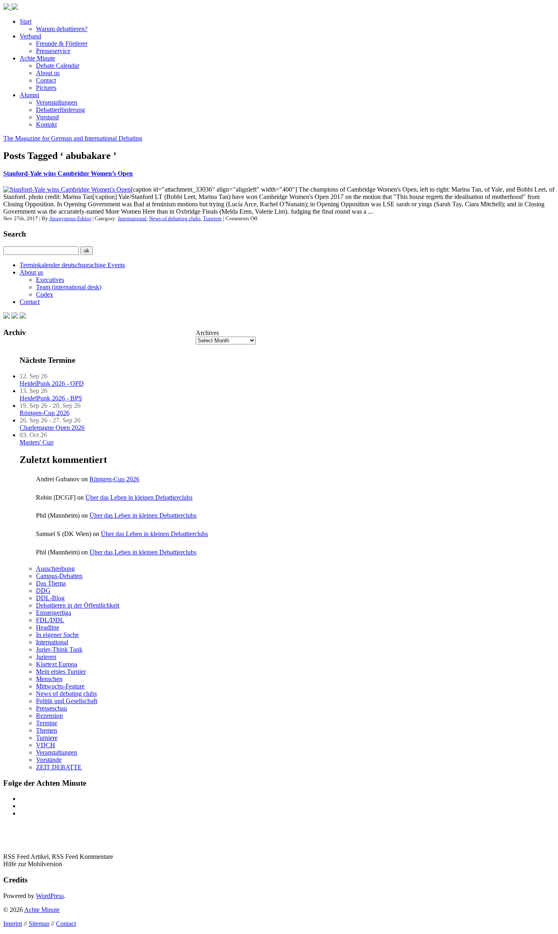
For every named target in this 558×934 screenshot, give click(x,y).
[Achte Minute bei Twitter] (14, 316)
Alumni (29, 95)
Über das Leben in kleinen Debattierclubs (138, 497)
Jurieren (46, 656)
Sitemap (39, 923)
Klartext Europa (56, 664)
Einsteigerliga (53, 612)
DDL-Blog (50, 597)
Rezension (49, 715)
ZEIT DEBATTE (59, 767)
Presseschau (51, 708)
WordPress (50, 895)
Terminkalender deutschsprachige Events (72, 264)
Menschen (49, 678)
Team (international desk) (68, 287)
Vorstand (47, 117)
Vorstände (49, 759)
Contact (46, 80)
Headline (47, 627)
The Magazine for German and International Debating (72, 138)
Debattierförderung (60, 109)
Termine (46, 722)
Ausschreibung (55, 568)
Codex (44, 294)
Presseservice (53, 50)
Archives (207, 332)
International (132, 218)
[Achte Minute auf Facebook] (6, 316)
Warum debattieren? (61, 28)
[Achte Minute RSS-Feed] (23, 316)
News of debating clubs (175, 218)
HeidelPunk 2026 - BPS (51, 398)
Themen (46, 730)
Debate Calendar (57, 65)
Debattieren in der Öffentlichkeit (77, 605)
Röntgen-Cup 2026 (44, 412)
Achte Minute (37, 58)
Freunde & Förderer (61, 43)
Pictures (46, 87)
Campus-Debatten (59, 575)
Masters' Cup (37, 442)
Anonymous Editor (70, 218)
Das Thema (51, 583)
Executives (50, 279)
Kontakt (46, 124)
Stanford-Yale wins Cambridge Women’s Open (68, 173)
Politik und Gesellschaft (66, 700)
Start (25, 21)
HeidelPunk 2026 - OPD (52, 383)
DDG (43, 590)
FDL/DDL (50, 620)
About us (48, 72)
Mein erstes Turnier (61, 671)
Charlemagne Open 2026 (52, 427)
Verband (30, 36)
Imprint (12, 923)
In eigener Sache (57, 634)
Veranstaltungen (56, 102)
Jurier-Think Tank (59, 649)
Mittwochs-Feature (60, 686)
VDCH (45, 745)
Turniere (212, 218)
